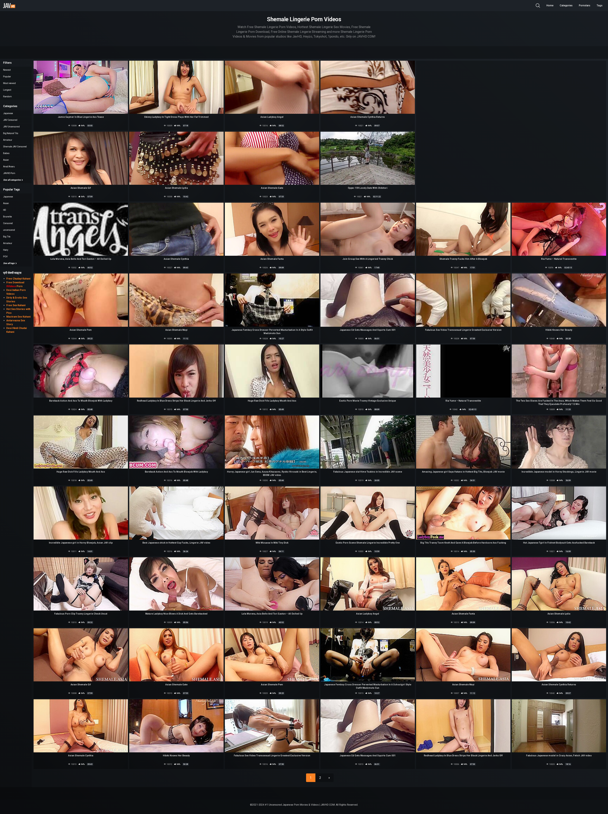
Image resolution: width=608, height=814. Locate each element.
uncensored (9, 230)
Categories (566, 5)
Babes (6, 153)
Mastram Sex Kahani (18, 316)
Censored (8, 223)
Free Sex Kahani (15, 305)
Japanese (8, 113)
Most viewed (9, 83)
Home (549, 5)
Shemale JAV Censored (15, 146)
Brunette (7, 216)
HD (4, 210)
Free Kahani (18, 278)
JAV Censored (10, 120)
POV (5, 256)
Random (7, 96)
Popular (7, 76)
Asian (6, 160)
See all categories (12, 180)
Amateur (7, 140)
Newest (7, 70)
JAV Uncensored (11, 126)
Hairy (5, 250)
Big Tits (6, 236)
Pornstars (584, 5)
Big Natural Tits (10, 133)
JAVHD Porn (9, 173)
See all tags (9, 263)
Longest (7, 90)
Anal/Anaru (9, 166)
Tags (599, 5)
